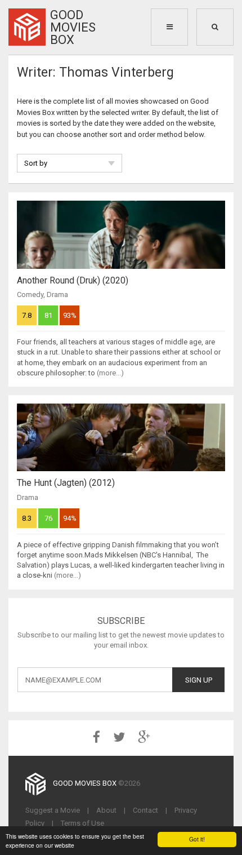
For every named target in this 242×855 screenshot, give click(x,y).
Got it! (197, 839)
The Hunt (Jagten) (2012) (66, 482)
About (106, 810)
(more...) (110, 373)
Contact (145, 810)
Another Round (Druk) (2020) (72, 280)
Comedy (30, 294)
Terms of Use (82, 823)
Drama (57, 294)
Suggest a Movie (52, 810)
